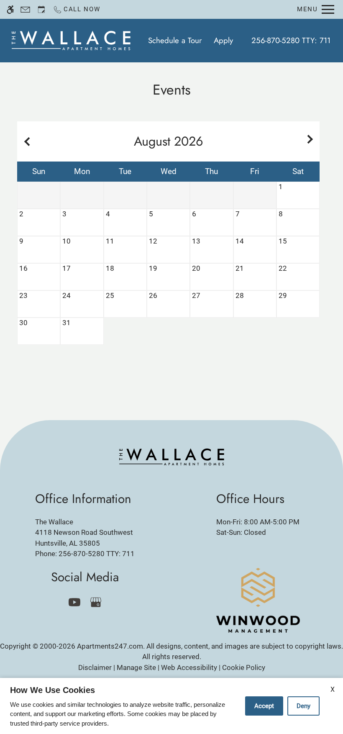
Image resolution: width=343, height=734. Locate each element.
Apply (223, 40)
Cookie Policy (243, 667)
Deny (303, 706)
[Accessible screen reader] (10, 9)
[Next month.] (311, 141)
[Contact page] (25, 9)
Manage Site (136, 667)
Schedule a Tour (175, 40)
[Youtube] (74, 602)
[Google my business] (95, 602)
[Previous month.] (25, 141)
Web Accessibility (189, 667)
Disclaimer (95, 667)
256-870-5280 (290, 40)
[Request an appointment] (41, 9)
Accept (264, 706)
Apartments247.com (110, 646)
